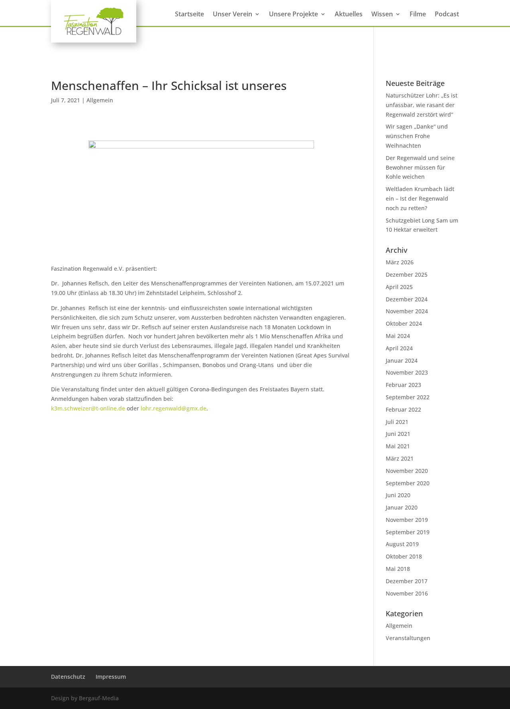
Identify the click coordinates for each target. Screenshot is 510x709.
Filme (418, 14)
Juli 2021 (397, 422)
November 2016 (407, 593)
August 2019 (402, 544)
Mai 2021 (398, 446)
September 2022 (408, 397)
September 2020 (408, 483)
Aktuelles (349, 14)
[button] (17, 691)
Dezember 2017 (407, 581)
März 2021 (400, 458)
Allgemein (99, 100)
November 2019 (407, 519)
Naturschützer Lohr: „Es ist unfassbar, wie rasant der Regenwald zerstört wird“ (421, 105)
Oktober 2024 (404, 323)
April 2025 (399, 287)
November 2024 (407, 311)
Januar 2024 (402, 360)
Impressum (111, 676)
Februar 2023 (403, 385)
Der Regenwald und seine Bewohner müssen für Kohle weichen (420, 167)
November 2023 (407, 372)
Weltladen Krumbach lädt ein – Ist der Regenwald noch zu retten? (420, 198)
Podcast (447, 14)
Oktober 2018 (404, 556)
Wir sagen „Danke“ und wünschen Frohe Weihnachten (417, 136)
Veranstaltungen (408, 638)
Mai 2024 (398, 336)
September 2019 (408, 532)
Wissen (382, 14)
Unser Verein (232, 14)
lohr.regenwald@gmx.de (173, 408)
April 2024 (399, 348)
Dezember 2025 (407, 274)
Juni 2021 (398, 434)
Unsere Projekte (293, 14)
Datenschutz (68, 676)
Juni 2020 (398, 495)
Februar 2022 (403, 409)
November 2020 (407, 471)
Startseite (189, 14)
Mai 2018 (398, 568)
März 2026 (400, 262)
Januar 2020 (402, 507)
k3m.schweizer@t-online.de (88, 408)
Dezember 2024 (407, 299)
